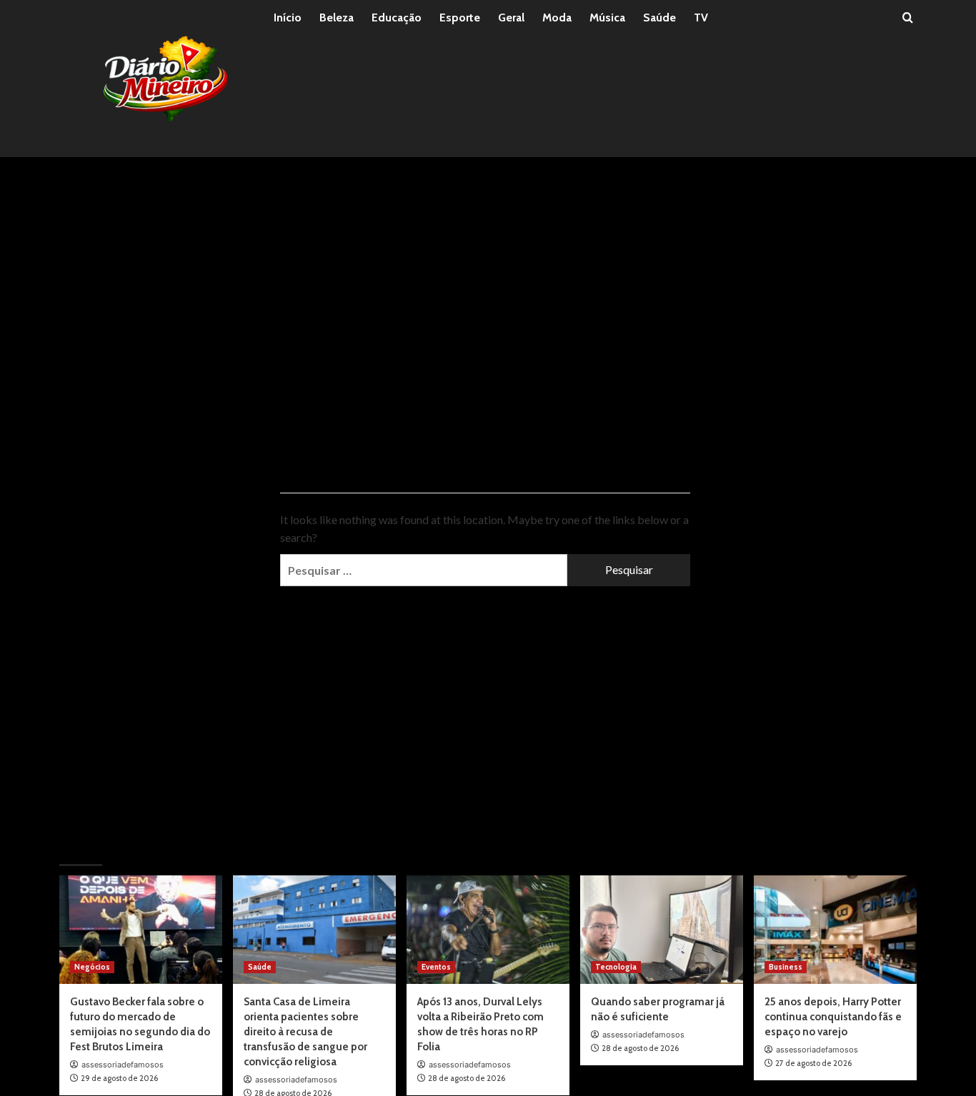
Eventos (436, 967)
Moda (557, 17)
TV (701, 17)
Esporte (459, 17)
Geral (511, 17)
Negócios (92, 967)
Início (288, 17)
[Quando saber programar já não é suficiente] (661, 929)
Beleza (336, 17)
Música (607, 17)
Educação (397, 17)
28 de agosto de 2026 (466, 1078)
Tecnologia (616, 967)
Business (785, 967)
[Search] (908, 18)
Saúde (659, 17)
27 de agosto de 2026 (813, 1063)
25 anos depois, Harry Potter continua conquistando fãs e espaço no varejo (833, 1016)
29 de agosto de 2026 (119, 1078)
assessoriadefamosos (122, 1065)
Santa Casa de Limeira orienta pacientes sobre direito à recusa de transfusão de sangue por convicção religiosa (305, 1031)
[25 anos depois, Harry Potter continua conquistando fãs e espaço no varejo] (835, 929)
